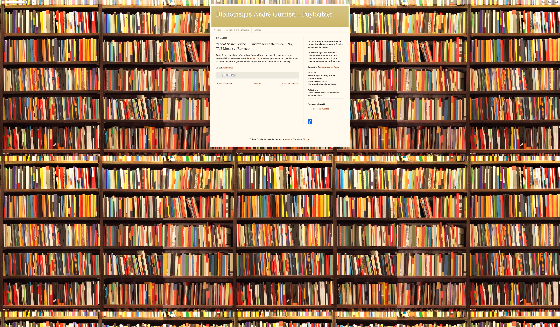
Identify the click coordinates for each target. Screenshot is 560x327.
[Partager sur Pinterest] (234, 75)
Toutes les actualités (319, 109)
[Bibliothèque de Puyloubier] (310, 123)
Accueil (217, 29)
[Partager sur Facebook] (232, 75)
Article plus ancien (289, 83)
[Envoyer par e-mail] (223, 75)
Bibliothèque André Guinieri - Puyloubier (274, 13)
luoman (288, 139)
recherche (255, 58)
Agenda (257, 29)
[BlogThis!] (226, 75)
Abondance (227, 67)
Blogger (306, 139)
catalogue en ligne (329, 67)
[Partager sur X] (229, 75)
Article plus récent (225, 83)
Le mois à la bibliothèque (237, 29)
